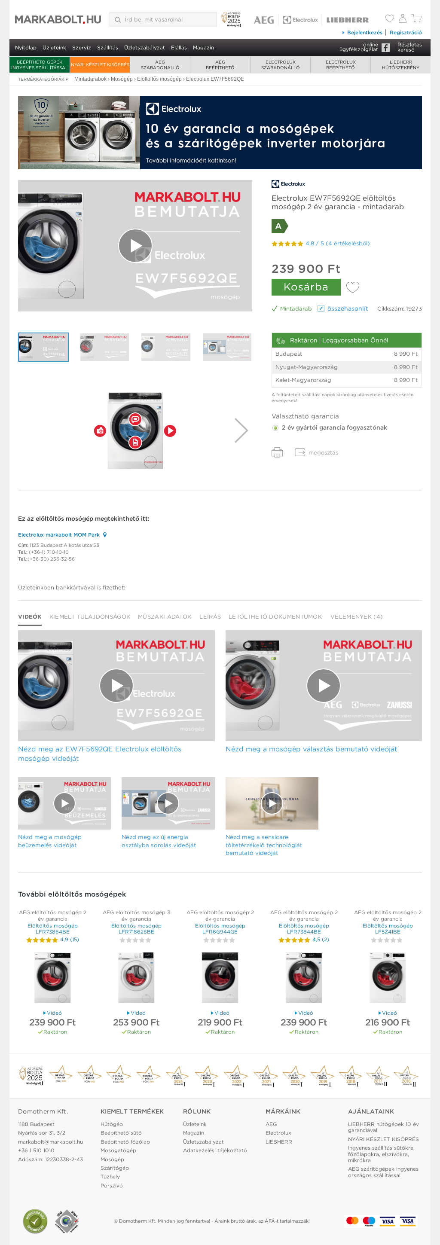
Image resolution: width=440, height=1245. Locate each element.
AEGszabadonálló (160, 64)
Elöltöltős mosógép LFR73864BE (53, 928)
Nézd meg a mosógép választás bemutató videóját (311, 749)
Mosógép (112, 1159)
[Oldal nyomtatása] (277, 452)
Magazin (203, 47)
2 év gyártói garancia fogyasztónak (333, 427)
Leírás (210, 616)
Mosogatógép (118, 1150)
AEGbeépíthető (220, 64)
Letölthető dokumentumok (275, 616)
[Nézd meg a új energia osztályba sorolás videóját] (227, 347)
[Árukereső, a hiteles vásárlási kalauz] (35, 1221)
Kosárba (306, 287)
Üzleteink (54, 47)
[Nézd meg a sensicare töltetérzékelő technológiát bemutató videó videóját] (272, 803)
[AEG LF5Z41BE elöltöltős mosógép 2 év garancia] (387, 979)
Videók (30, 616)
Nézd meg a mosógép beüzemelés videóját (50, 840)
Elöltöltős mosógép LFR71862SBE (136, 928)
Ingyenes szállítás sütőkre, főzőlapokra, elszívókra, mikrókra (381, 1153)
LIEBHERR (279, 1141)
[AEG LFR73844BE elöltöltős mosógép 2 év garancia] (303, 979)
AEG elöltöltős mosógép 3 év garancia (136, 915)
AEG (271, 1124)
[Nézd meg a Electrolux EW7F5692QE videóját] (135, 246)
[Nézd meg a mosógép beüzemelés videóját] (166, 347)
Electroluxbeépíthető (341, 64)
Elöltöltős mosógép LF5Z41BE (388, 928)
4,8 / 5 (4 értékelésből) (338, 243)
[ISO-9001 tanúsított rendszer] (67, 1221)
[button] (100, 430)
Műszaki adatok (164, 616)
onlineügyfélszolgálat (358, 46)
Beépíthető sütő (121, 1132)
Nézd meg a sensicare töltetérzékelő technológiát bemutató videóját (264, 845)
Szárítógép (115, 1168)
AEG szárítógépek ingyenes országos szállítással (383, 1172)
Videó (54, 1013)
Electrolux (278, 1132)
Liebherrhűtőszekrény (400, 64)
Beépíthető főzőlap (125, 1141)
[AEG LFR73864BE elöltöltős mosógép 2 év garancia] (52, 979)
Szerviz (81, 47)
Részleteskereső (409, 47)
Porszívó (112, 1185)
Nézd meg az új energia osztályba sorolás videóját (159, 840)
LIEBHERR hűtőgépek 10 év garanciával (383, 1127)
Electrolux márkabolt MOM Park (59, 534)
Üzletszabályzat (144, 47)
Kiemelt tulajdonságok (89, 616)
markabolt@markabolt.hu (50, 1141)
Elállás (179, 47)
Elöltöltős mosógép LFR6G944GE (220, 928)
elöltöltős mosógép (64, 518)
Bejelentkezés (364, 32)
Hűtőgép (112, 1124)
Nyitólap (26, 47)
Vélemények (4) (356, 616)
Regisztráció (406, 32)
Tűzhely (110, 1176)
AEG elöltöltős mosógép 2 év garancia (52, 915)
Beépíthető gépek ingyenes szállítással (39, 64)
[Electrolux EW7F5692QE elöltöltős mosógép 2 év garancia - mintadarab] (134, 430)
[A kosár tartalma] (416, 20)
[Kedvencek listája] (389, 19)
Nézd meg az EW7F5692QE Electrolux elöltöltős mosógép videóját (99, 754)
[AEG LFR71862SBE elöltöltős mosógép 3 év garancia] (136, 979)
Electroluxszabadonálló (280, 64)
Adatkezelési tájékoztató (215, 1150)
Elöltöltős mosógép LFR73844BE (304, 928)
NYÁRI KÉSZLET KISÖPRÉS (100, 64)
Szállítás (107, 47)
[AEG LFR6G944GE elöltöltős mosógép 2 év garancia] (220, 979)
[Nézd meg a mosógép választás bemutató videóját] (104, 347)
